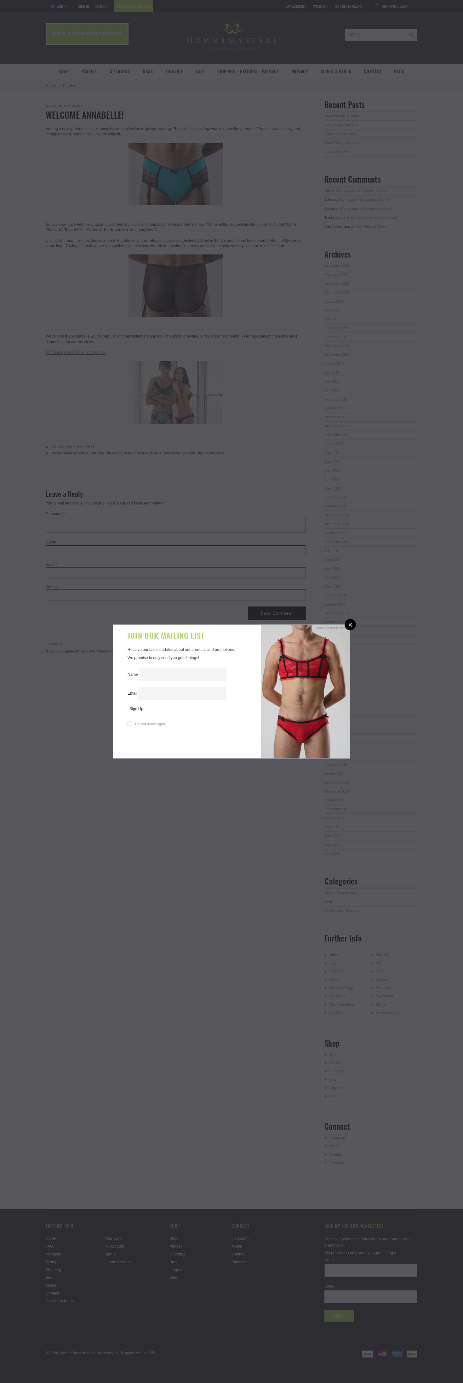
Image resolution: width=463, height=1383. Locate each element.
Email (132, 693)
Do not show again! (151, 724)
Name (133, 674)
